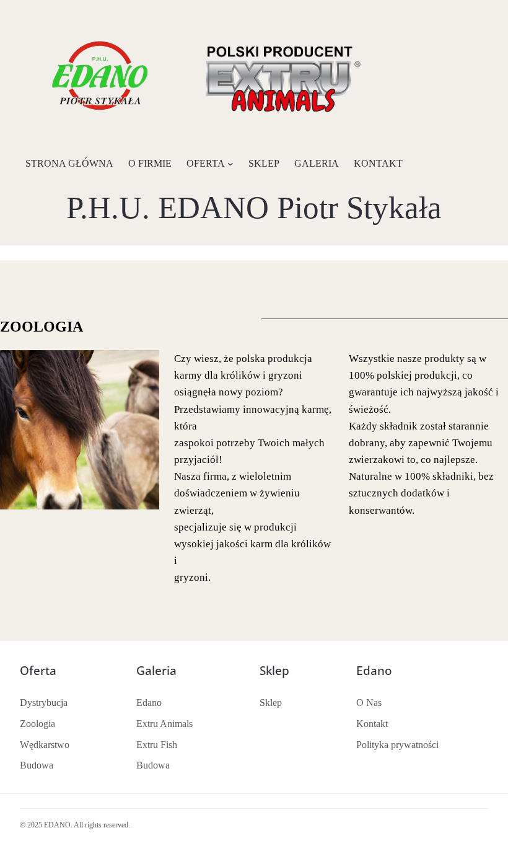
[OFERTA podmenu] (230, 164)
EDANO (57, 825)
